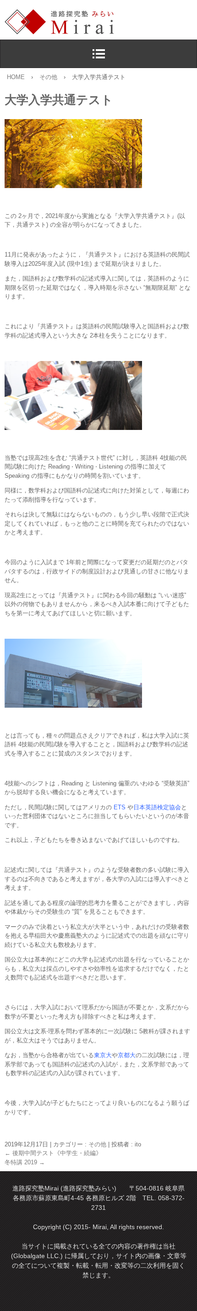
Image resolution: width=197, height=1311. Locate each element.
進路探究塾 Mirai (101, 22)
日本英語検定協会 (157, 807)
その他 (97, 1144)
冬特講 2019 (25, 1162)
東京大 (103, 1055)
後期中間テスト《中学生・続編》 (53, 1153)
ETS (120, 807)
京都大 (127, 1055)
